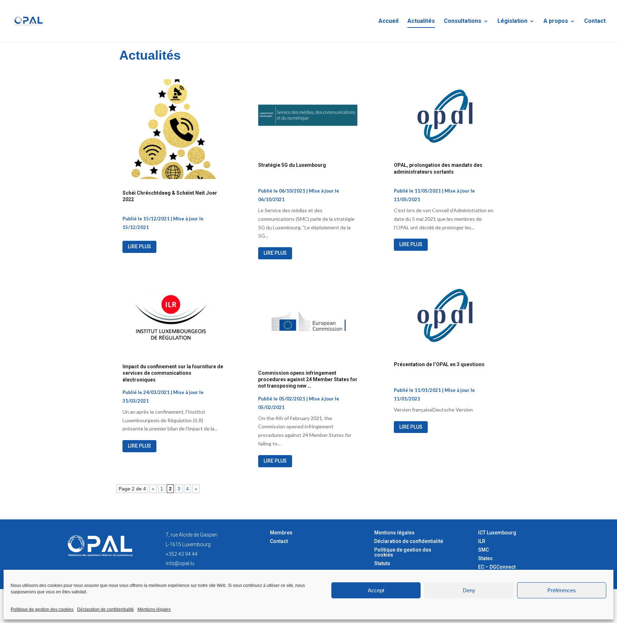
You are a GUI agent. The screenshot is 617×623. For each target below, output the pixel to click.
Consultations (462, 21)
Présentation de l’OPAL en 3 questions (439, 364)
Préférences (561, 590)
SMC (483, 550)
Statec (485, 558)
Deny (469, 590)
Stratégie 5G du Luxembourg (292, 165)
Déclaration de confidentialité (105, 609)
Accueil (388, 21)
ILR (481, 541)
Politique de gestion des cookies (42, 609)
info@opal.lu (180, 563)
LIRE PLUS (139, 246)
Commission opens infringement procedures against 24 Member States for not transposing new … (307, 379)
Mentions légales (154, 609)
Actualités (421, 21)
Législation (512, 21)
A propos (555, 21)
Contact (595, 21)
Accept (376, 590)
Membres (281, 532)
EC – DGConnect (497, 567)
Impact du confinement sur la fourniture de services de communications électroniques (172, 373)
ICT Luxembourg (497, 532)
